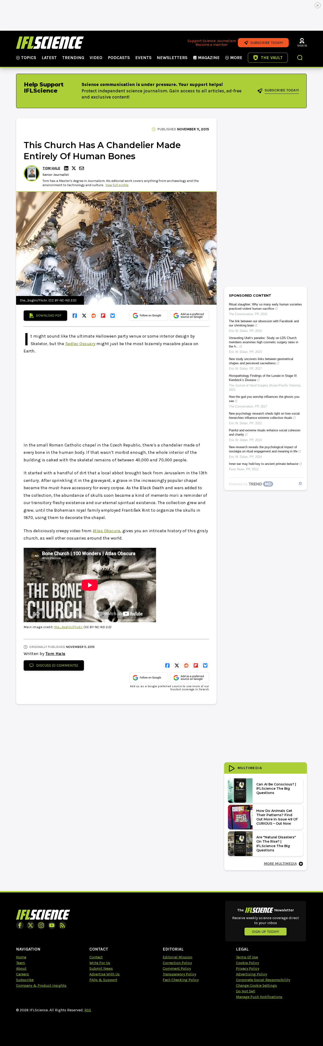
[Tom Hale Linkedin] (67, 168)
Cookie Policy (247, 962)
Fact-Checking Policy (181, 979)
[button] (300, 58)
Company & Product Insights (41, 985)
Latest (49, 57)
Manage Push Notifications (259, 997)
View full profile (116, 185)
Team (20, 962)
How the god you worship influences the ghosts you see (264, 399)
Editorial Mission (177, 957)
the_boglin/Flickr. (68, 627)
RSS (87, 1010)
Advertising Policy (251, 974)
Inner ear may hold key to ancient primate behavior (263, 464)
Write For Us (99, 962)
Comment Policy (177, 968)
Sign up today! (265, 931)
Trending (73, 57)
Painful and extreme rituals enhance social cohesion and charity (264, 432)
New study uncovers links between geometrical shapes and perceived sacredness (261, 361)
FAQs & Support (103, 979)
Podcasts (119, 57)
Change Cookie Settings (256, 985)
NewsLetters (172, 57)
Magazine (209, 57)
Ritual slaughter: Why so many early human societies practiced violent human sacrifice (265, 306)
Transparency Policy (179, 974)
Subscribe (25, 979)
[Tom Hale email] (82, 168)
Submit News (101, 968)
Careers (22, 974)
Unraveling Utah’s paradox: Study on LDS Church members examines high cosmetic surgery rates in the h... (263, 342)
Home (21, 957)
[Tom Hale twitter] (74, 168)
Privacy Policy (247, 968)
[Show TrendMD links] (300, 483)
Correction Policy (177, 962)
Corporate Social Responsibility (263, 979)
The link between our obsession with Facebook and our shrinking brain (264, 323)
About (21, 968)
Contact (96, 957)
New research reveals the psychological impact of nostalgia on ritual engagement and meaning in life (263, 449)
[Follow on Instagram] (41, 925)
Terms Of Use (247, 957)
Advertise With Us (104, 974)
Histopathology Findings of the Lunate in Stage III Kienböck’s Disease (263, 378)
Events (143, 57)
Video (96, 57)
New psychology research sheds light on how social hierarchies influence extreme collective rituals (264, 416)
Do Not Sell (245, 991)
